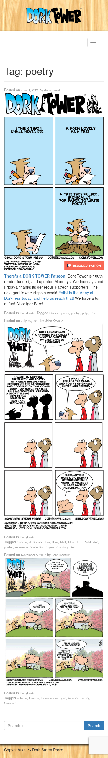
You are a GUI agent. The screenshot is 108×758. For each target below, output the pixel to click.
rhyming (62, 547)
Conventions (49, 698)
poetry (75, 313)
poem (65, 313)
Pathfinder (91, 542)
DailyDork (27, 313)
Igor (47, 542)
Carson (54, 313)
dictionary (36, 542)
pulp (85, 313)
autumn (22, 698)
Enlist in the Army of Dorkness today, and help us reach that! (48, 295)
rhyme (50, 547)
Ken (55, 542)
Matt (63, 542)
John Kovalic (53, 90)
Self (72, 547)
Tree (93, 313)
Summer (10, 703)
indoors (73, 698)
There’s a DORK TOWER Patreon (34, 276)
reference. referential (29, 547)
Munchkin (74, 542)
